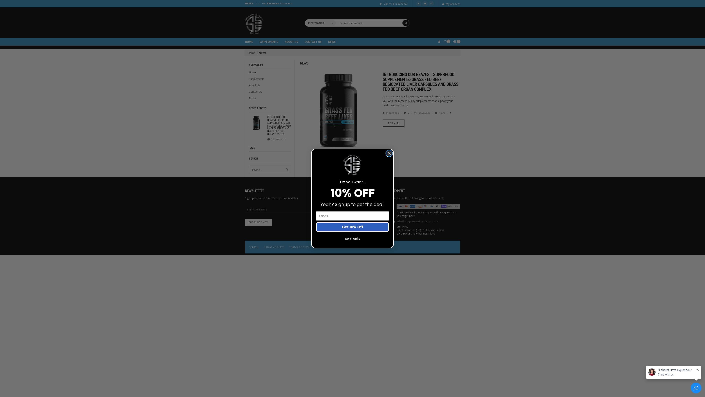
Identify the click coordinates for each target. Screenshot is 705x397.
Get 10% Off (352, 227)
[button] (352, 165)
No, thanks (352, 239)
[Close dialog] (389, 153)
